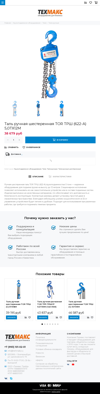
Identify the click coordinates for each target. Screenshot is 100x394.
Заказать (11, 317)
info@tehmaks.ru (15, 351)
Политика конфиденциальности (46, 338)
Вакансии (40, 356)
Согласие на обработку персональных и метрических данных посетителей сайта (49, 366)
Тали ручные (52, 169)
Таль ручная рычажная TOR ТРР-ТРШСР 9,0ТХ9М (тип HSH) (49, 304)
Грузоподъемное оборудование (28, 169)
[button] (42, 324)
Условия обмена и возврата (49, 349)
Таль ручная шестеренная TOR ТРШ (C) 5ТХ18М (18, 304)
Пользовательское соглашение (44, 344)
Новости (40, 353)
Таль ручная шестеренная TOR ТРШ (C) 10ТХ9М (80, 304)
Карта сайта (56, 392)
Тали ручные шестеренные (69, 169)
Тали (44, 169)
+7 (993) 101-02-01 (15, 347)
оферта (39, 360)
